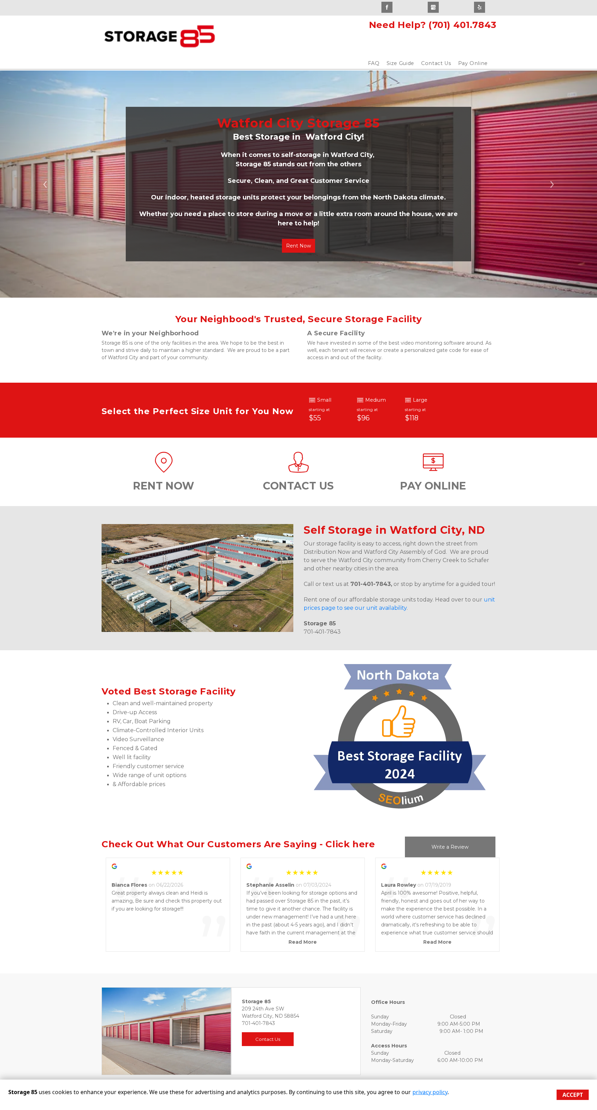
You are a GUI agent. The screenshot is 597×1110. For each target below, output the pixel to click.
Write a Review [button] (450, 847)
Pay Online (473, 63)
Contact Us (436, 63)
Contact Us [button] (267, 1039)
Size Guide (401, 63)
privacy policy (430, 1092)
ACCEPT (572, 1095)
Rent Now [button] (298, 246)
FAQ (374, 63)
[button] (44, 184)
